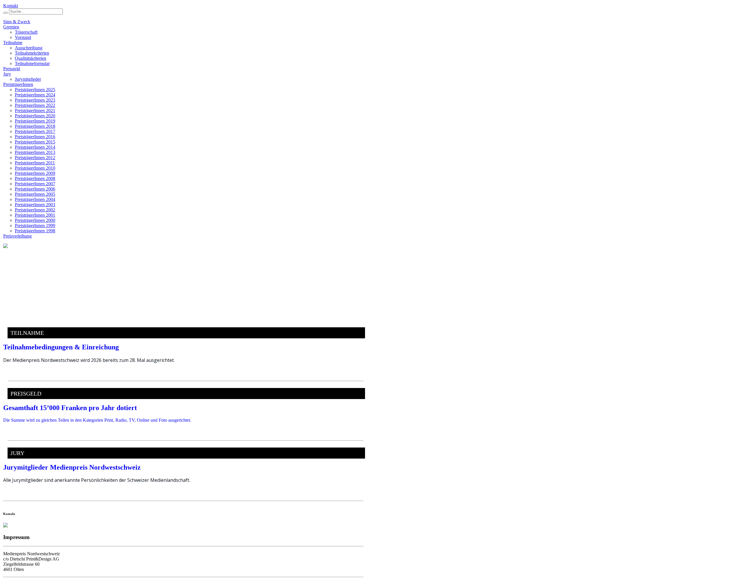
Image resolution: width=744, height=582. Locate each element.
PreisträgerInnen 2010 (35, 168)
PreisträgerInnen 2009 (35, 173)
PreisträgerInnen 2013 (35, 152)
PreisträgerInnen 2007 (35, 183)
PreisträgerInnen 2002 (35, 209)
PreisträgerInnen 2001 (35, 215)
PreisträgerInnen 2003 (35, 204)
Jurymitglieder (28, 79)
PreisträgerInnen (18, 84)
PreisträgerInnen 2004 (35, 199)
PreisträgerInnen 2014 (35, 147)
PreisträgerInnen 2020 (35, 115)
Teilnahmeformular (32, 63)
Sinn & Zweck (16, 21)
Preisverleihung (17, 235)
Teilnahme (12, 42)
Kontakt (10, 5)
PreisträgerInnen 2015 (35, 141)
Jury (7, 73)
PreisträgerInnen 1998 (35, 230)
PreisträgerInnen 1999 (35, 225)
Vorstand (23, 37)
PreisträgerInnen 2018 (35, 126)
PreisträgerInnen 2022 (35, 105)
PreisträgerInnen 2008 (35, 178)
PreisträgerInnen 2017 (35, 131)
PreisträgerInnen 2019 (35, 120)
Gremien (11, 26)
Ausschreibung (28, 47)
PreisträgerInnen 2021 (35, 110)
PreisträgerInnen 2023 (35, 100)
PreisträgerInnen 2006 (35, 188)
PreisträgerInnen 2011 (35, 162)
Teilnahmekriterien (32, 53)
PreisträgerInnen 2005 (35, 194)
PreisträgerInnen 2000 (35, 220)
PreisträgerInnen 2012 (35, 157)
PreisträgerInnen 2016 (35, 136)
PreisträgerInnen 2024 (35, 94)
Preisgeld (11, 68)
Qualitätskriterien (30, 58)
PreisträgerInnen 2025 (35, 89)
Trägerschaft (26, 32)
